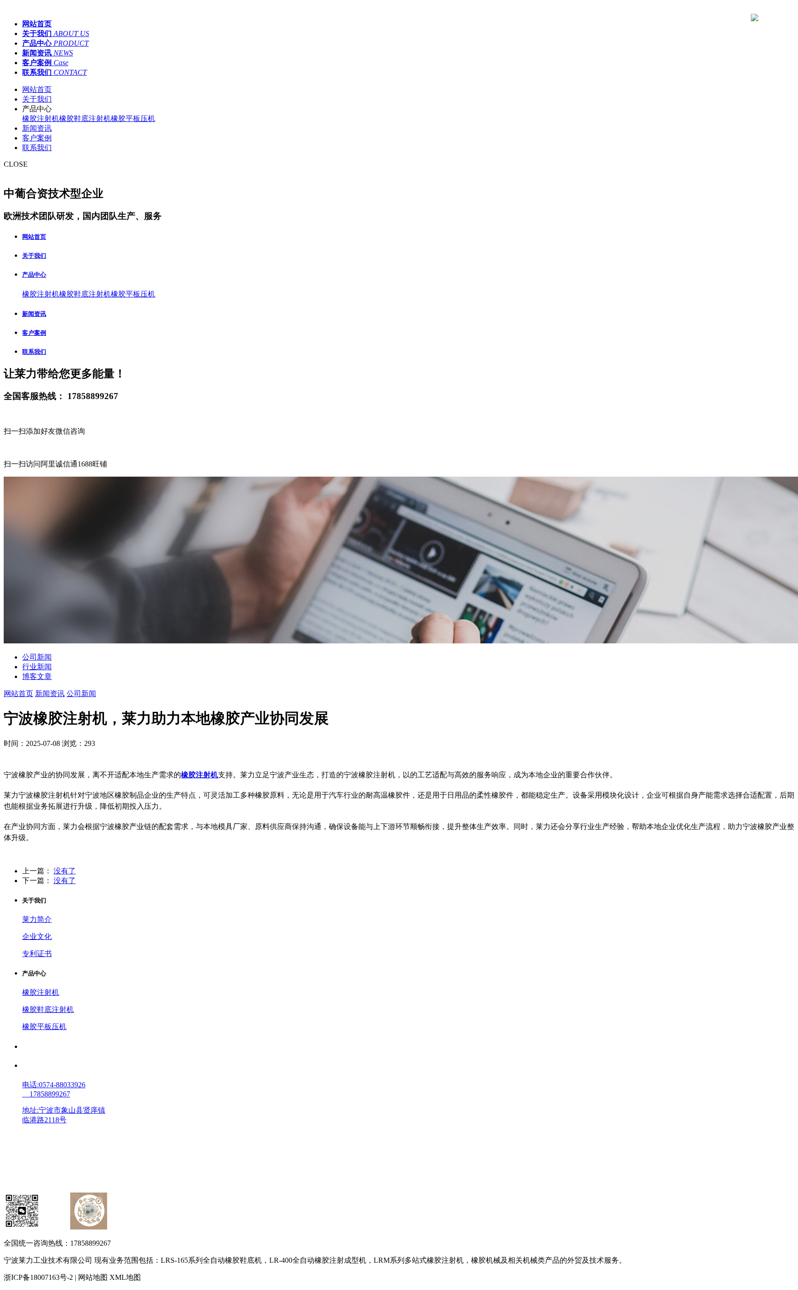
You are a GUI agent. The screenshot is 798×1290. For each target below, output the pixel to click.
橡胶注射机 (40, 118)
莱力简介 (37, 919)
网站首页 (37, 89)
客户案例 (37, 138)
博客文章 (37, 676)
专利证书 (37, 953)
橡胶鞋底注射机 (85, 118)
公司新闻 (37, 657)
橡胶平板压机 (133, 118)
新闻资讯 (37, 128)
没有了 (65, 871)
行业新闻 (37, 667)
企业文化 (37, 936)
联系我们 (37, 147)
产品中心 (34, 274)
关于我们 (37, 99)
